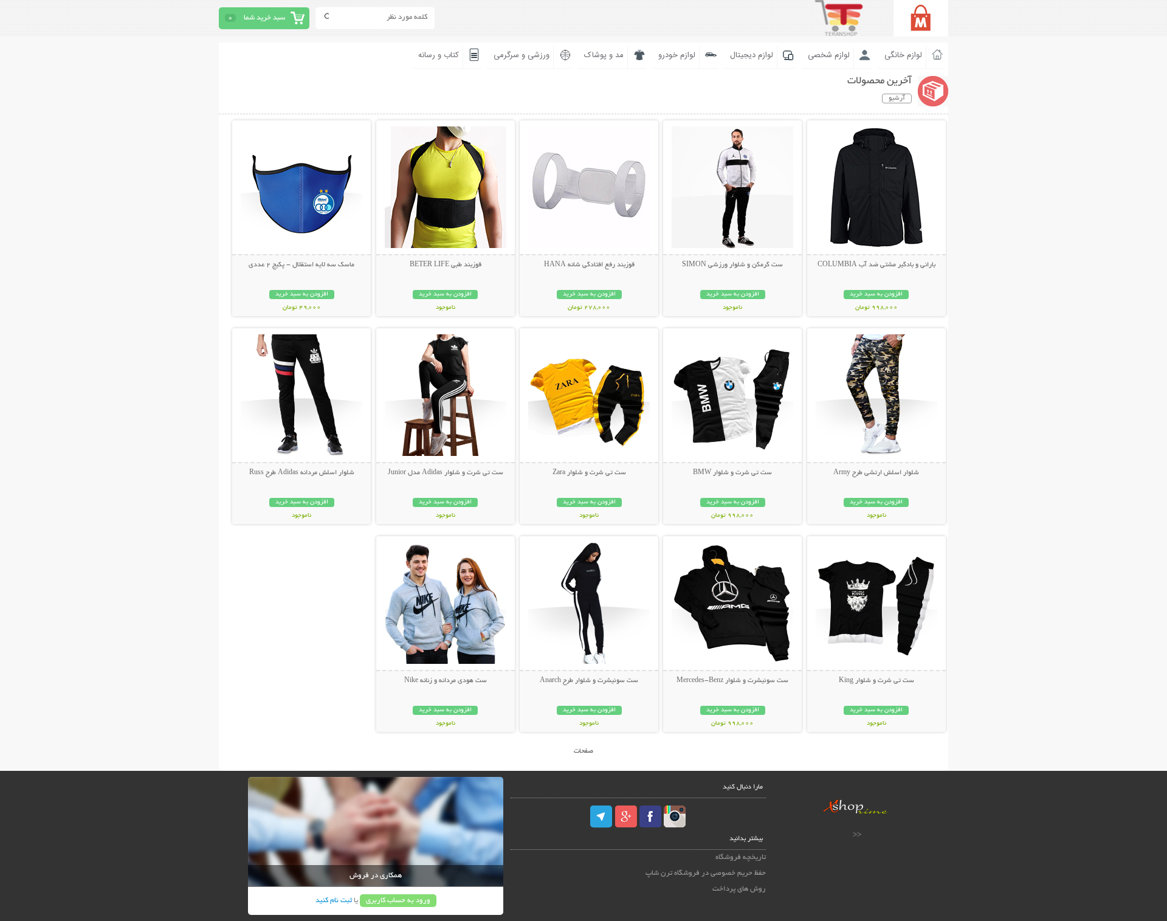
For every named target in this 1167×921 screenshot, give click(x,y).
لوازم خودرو (676, 55)
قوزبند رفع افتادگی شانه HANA (589, 265)
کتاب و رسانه (438, 55)
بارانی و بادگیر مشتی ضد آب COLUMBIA (876, 265)
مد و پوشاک (604, 55)
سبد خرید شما (264, 18)
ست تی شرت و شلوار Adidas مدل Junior (445, 473)
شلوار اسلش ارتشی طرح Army (876, 473)
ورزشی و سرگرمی (521, 55)
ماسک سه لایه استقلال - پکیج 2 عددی (301, 265)
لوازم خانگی (903, 55)
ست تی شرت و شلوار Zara (589, 473)
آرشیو (897, 98)
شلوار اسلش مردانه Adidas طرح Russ (301, 473)
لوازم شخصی (829, 55)
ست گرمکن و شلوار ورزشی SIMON (732, 265)
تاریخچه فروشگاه (740, 857)
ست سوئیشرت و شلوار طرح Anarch (589, 681)
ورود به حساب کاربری (398, 901)
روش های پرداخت (739, 889)
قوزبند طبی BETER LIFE (445, 265)
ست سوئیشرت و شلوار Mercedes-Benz (732, 681)
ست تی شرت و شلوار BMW (732, 473)
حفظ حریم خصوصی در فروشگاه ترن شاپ (705, 873)
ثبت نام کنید (333, 901)
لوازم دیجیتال (751, 55)
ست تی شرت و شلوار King (876, 681)
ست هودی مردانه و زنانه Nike (445, 681)
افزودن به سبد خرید (876, 294)
